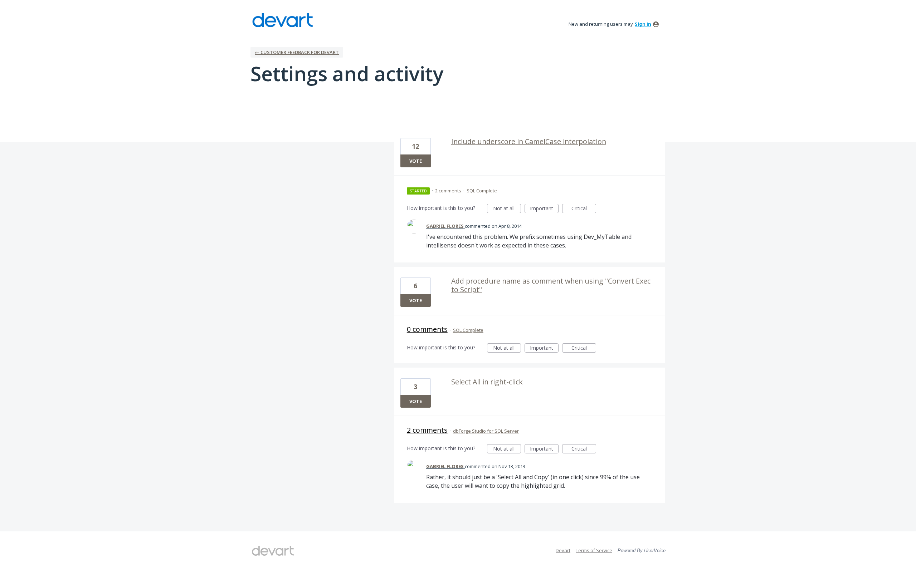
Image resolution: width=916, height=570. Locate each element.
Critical (583, 209)
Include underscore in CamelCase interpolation (528, 141)
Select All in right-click (487, 382)
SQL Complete (482, 190)
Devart (563, 550)
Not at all (507, 209)
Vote (415, 161)
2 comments (448, 190)
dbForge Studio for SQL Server (486, 431)
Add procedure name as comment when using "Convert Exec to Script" (551, 285)
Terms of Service (594, 550)
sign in (643, 24)
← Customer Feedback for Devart (297, 52)
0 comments (427, 329)
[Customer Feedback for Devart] (282, 20)
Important (544, 209)
